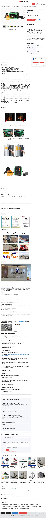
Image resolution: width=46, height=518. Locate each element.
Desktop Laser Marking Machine (16, 491)
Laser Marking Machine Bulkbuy (24, 508)
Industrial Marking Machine (22, 354)
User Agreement (28, 515)
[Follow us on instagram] (40, 512)
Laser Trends (16, 508)
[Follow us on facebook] (38, 512)
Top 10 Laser (11, 508)
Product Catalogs (13, 488)
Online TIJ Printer (3, 490)
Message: (4, 442)
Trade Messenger (15, 512)
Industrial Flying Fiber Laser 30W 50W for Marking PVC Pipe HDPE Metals (23, 467)
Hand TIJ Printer (14, 490)
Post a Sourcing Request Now (11, 451)
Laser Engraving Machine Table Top (6, 500)
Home (2, 6)
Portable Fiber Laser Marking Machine (28, 491)
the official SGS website (22, 321)
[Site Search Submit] (33, 4)
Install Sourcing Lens (23, 512)
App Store (3, 512)
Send (7, 449)
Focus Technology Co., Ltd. (16, 515)
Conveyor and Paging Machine (38, 491)
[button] (1, 1)
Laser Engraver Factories (24, 504)
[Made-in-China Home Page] (23, 1)
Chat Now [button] (41, 19)
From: (5, 437)
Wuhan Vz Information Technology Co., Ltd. (35, 11)
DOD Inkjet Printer (36, 490)
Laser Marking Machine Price (33, 6)
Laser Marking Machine (24, 6)
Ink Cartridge (2, 491)
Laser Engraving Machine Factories (14, 504)
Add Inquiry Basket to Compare (13, 29)
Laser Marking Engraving (16, 506)
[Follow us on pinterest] (43, 512)
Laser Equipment (18, 6)
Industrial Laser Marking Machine (26, 506)
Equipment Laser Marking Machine (6, 506)
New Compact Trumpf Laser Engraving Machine (20, 500)
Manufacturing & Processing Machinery (9, 6)
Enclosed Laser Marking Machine (33, 500)
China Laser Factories (5, 504)
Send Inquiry (31, 19)
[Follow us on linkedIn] (44, 512)
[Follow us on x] (39, 512)
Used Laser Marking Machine (37, 506)
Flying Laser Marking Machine (27, 490)
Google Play (9, 512)
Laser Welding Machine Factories (34, 504)
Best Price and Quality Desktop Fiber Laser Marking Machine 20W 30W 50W (14, 467)
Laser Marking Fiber (4, 508)
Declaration (32, 515)
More (1, 510)
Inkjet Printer (16, 354)
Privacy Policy (36, 515)
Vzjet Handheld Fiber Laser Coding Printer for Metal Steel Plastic (40, 481)
